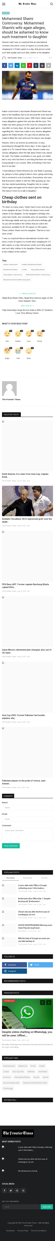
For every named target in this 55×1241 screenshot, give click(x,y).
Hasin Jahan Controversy (12, 275)
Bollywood (23, 1066)
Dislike (18, 341)
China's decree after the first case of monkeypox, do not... (34, 913)
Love (29, 341)
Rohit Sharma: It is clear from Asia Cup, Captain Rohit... (25, 475)
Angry (7, 358)
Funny (39, 341)
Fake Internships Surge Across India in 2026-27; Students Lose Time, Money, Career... (27, 311)
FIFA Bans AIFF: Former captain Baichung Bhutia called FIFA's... (25, 586)
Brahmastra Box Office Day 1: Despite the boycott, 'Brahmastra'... (34, 899)
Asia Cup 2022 (18, 1071)
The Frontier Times (14, 58)
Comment (6, 825)
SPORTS (6, 13)
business (7, 1077)
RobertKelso (22, 931)
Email (4, 814)
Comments (8, 796)
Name (5, 802)
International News (22, 1077)
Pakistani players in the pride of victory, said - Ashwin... (24, 782)
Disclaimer (10, 1230)
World (33, 1066)
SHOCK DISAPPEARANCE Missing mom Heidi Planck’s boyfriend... (35, 926)
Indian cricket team (10, 264)
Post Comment (10, 845)
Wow (29, 358)
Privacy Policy (22, 1230)
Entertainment (9, 1066)
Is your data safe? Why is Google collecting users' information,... (32, 886)
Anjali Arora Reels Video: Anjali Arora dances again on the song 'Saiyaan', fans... (27, 299)
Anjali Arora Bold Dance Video (35, 1083)
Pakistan (31, 1071)
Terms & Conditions (39, 1230)
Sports (45, 1077)
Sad (18, 358)
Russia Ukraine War (11, 1083)
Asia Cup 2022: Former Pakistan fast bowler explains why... (23, 716)
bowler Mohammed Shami (32, 264)
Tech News (42, 1071)
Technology (8, 1088)
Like (7, 341)
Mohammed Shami (10, 269)
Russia (36, 1077)
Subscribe (47, 1206)
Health (42, 1066)
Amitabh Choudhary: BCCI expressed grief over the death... (27, 520)
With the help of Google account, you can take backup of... (34, 939)
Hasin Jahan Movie (38, 269)
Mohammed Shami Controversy (38, 275)
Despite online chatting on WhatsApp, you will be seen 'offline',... (27, 1033)
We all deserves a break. (28, 1171)
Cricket (24, 269)
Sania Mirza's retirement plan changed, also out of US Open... (27, 651)
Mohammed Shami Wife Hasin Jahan (16, 280)
